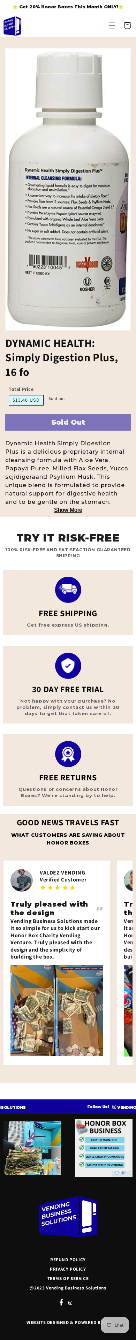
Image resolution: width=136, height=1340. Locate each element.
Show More (68, 510)
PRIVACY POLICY (68, 1269)
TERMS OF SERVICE (68, 1278)
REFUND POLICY (68, 1260)
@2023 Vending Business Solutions (68, 1288)
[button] (112, 25)
